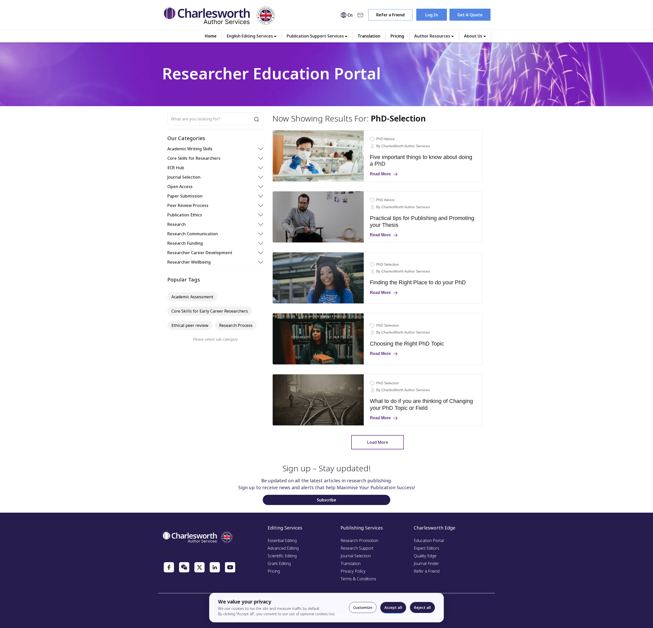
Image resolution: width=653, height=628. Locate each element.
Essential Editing (282, 540)
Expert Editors (426, 548)
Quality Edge (425, 556)
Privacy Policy (353, 571)
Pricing (397, 36)
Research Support (357, 548)
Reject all (422, 607)
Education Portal (429, 540)
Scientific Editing (282, 556)
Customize (362, 607)
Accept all (393, 607)
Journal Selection (356, 556)
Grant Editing (279, 563)
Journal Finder (426, 563)
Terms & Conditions (358, 579)
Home (211, 36)
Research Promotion (359, 540)
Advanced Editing (283, 548)
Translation (369, 36)
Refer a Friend (390, 15)
